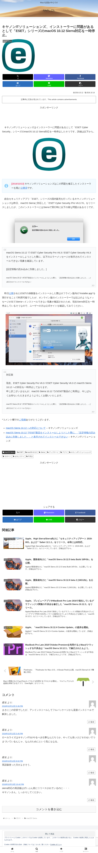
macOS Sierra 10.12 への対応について (26, 428)
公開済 (24, 188)
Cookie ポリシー (56, 844)
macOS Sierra (10, 452)
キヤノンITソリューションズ (81, 452)
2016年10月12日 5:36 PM (12, 706)
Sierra (43, 452)
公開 (11, 293)
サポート (8, 456)
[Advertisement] (49, 115)
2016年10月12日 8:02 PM (12, 761)
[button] (80, 84)
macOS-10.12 (32, 452)
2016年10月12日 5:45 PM (12, 734)
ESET (21, 452)
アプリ (64, 452)
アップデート (53, 452)
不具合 (30, 456)
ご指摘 (22, 419)
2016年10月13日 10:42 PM (13, 784)
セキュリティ (19, 456)
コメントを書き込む (49, 809)
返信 (92, 722)
